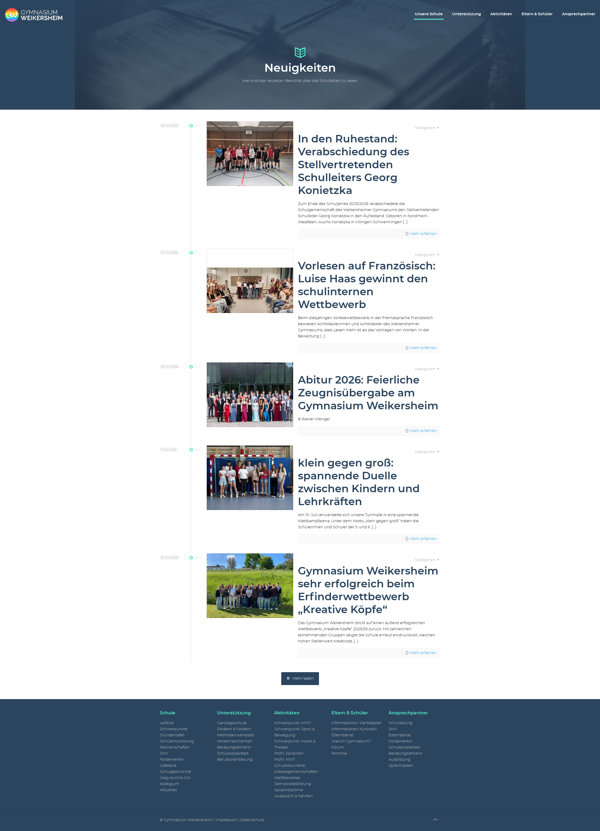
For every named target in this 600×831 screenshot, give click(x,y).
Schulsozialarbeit (232, 753)
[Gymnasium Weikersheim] (33, 14)
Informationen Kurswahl (354, 729)
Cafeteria (168, 766)
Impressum (226, 820)
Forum (337, 747)
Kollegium (169, 784)
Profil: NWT (284, 759)
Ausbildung (399, 759)
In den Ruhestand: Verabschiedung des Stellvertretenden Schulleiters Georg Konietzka (353, 165)
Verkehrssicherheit (234, 741)
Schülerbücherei (289, 766)
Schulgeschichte (175, 772)
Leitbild (167, 723)
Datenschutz (252, 820)
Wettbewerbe (287, 778)
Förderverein (172, 759)
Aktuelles (168, 790)
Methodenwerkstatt (235, 735)
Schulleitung (400, 723)
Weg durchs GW (175, 778)
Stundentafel (172, 735)
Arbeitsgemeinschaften (296, 772)
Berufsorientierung (235, 759)
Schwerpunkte (174, 729)
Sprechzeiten (401, 766)
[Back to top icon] (435, 820)
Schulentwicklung (177, 741)
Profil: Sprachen (289, 753)
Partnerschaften (175, 747)
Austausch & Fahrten (293, 796)
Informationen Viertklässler (356, 723)
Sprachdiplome (288, 790)
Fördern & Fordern (234, 729)
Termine (339, 753)
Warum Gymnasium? (351, 741)
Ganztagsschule (232, 723)
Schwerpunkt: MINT (292, 723)
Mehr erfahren (423, 234)
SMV (164, 753)
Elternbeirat (342, 735)
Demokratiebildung (292, 784)
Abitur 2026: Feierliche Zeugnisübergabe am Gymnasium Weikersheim (368, 393)
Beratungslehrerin (234, 747)
